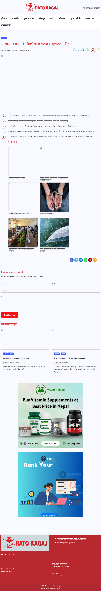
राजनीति (15, 19)
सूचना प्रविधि (75, 19)
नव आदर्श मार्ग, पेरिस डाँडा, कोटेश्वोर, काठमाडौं (71, 539)
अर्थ (51, 19)
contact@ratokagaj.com (66, 542)
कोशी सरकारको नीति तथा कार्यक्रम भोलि (16, 358)
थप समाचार (6, 25)
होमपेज (4, 19)
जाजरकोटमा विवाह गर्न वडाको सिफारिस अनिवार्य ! (70, 358)
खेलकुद (42, 19)
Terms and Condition (58, 576)
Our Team (55, 573)
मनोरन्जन (61, 19)
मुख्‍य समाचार (28, 19)
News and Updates (12, 363)
